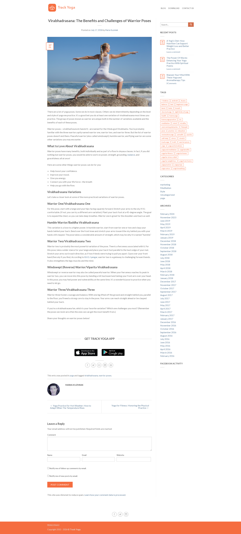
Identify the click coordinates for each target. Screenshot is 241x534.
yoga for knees (181, 153)
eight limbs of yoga (181, 112)
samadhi (180, 135)
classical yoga (167, 112)
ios (180, 119)
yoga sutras (166, 168)
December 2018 (168, 241)
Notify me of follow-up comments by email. (68, 468)
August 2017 (166, 295)
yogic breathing (179, 168)
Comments (171, 83)
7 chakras (165, 101)
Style (162, 191)
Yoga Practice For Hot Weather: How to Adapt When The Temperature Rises (70, 406)
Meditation (165, 188)
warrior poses (105, 375)
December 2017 (168, 281)
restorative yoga (168, 135)
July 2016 (164, 339)
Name (49, 455)
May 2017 (165, 305)
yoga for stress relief (169, 157)
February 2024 (167, 214)
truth (174, 142)
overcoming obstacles (170, 127)
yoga (72, 375)
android (175, 101)
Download (173, 8)
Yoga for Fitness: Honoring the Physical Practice (130, 406)
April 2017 (165, 308)
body (170, 108)
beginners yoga (182, 104)
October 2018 (167, 247)
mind (175, 123)
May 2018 (165, 264)
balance (131, 154)
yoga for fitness (167, 153)
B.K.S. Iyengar (90, 257)
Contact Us (188, 8)
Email (84, 455)
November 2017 (168, 285)
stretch (182, 138)
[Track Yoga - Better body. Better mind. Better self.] (63, 7)
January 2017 (166, 318)
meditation (166, 123)
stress (173, 138)
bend (163, 108)
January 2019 (166, 237)
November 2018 (168, 244)
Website (120, 455)
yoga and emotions (175, 146)
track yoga (165, 142)
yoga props (178, 165)
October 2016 (167, 328)
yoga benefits (185, 150)
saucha (189, 135)
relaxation (181, 131)
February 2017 (167, 315)
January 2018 (166, 278)
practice (171, 131)
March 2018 (166, 271)
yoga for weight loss (169, 161)
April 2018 (165, 268)
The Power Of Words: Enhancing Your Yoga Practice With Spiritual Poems (177, 61)
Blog (163, 8)
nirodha (183, 123)
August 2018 (166, 254)
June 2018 (165, 261)
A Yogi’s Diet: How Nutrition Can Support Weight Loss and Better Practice (178, 44)
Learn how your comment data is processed (104, 495)
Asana (183, 101)
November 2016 (168, 325)
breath (177, 108)
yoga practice (166, 165)
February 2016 (167, 356)
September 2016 (168, 332)
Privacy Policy (53, 525)
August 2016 (166, 335)
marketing (165, 184)
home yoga (173, 116)
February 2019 (167, 234)
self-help (165, 138)
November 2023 (168, 217)
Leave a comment (173, 52)
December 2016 (168, 322)
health (164, 116)
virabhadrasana (91, 375)
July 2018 (164, 258)
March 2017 (166, 312)
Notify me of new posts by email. (64, 476)
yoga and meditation (169, 150)
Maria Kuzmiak (111, 30)
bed (171, 104)
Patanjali (184, 127)
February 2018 (167, 274)
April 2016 (165, 349)
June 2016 (165, 342)
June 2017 (165, 302)
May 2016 (165, 345)
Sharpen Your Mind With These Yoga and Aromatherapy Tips (178, 77)
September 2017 (168, 291)
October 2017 (167, 288)
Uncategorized (167, 194)
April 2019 (165, 227)
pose (163, 131)
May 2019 (165, 224)
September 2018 (168, 251)
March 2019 (166, 230)
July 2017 (164, 298)
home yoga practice (169, 119)
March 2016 (166, 352)
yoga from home (185, 161)
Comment (51, 435)
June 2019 (165, 220)
